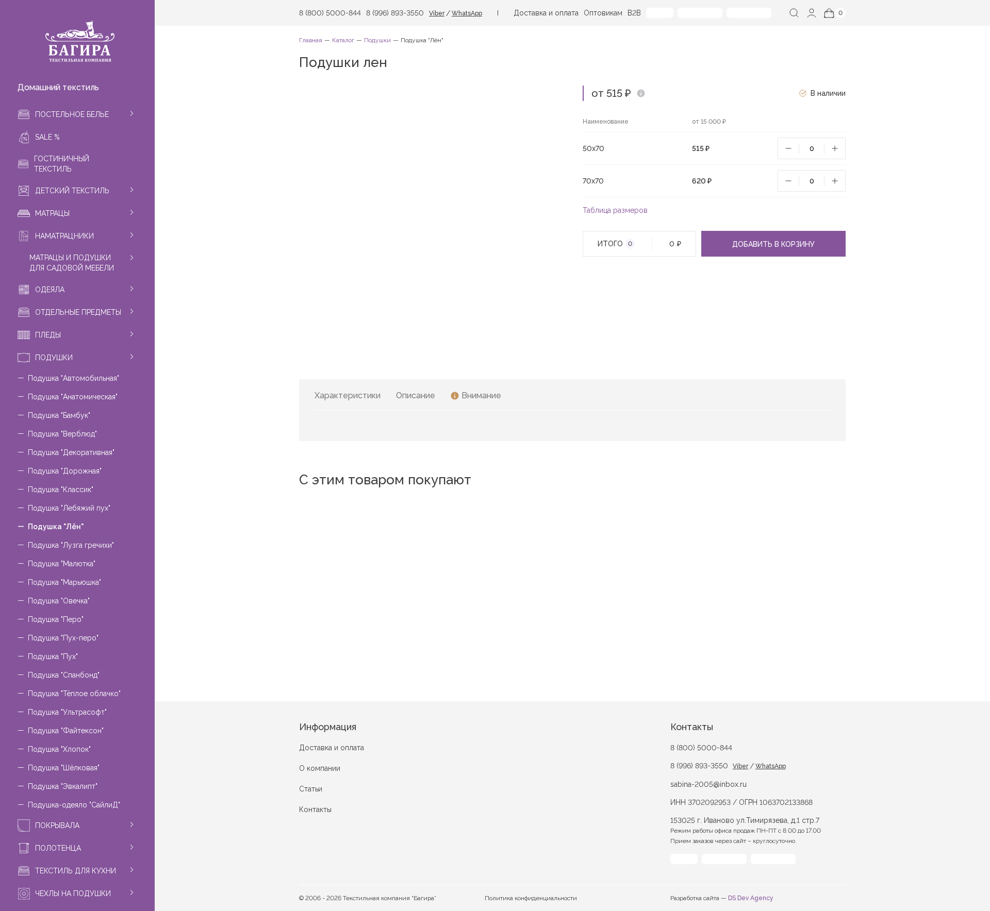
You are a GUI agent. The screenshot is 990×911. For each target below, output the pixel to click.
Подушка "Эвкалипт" (62, 786)
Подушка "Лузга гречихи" (71, 545)
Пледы (48, 335)
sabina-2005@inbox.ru (708, 784)
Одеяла (49, 289)
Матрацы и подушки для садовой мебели (71, 263)
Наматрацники (64, 236)
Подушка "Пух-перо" (63, 638)
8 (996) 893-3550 (395, 13)
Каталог (343, 40)
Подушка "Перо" (56, 619)
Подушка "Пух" (53, 656)
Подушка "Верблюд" (62, 434)
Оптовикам (603, 13)
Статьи (310, 789)
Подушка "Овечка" (59, 601)
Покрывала (57, 825)
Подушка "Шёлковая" (64, 768)
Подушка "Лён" (56, 526)
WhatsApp (467, 13)
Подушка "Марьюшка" (64, 582)
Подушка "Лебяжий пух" (69, 508)
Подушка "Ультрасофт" (67, 712)
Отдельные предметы (78, 312)
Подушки (54, 357)
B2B (634, 13)
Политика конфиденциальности (531, 898)
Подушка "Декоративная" (71, 452)
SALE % (47, 137)
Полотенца (58, 848)
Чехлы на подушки (73, 893)
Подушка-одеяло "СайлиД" (74, 805)
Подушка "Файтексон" (66, 731)
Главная (310, 40)
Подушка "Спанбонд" (64, 675)
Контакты (315, 809)
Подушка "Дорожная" (65, 471)
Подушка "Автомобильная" (73, 378)
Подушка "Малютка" (61, 564)
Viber (436, 13)
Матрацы (52, 213)
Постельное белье (72, 114)
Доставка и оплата (546, 13)
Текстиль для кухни (75, 871)
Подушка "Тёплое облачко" (74, 693)
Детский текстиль (72, 191)
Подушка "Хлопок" (59, 749)
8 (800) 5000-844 (330, 13)
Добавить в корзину (773, 244)
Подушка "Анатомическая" (73, 397)
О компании (319, 768)
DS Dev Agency (750, 898)
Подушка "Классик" (60, 489)
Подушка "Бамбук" (59, 415)
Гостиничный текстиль (61, 164)
